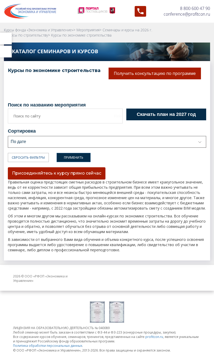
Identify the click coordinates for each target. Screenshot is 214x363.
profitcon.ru (154, 337)
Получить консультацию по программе (155, 73)
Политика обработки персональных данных (47, 345)
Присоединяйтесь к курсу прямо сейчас (56, 173)
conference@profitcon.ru (187, 14)
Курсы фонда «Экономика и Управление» (38, 29)
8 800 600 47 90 (195, 8)
